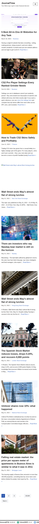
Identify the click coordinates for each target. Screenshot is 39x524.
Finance (14, 144)
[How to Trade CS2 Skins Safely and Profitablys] (19, 124)
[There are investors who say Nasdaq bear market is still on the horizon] (19, 228)
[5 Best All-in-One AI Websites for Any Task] (19, 21)
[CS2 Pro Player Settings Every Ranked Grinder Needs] (19, 69)
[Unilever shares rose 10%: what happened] (19, 391)
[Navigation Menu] (35, 4)
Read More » (24, 50)
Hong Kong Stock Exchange (20, 305)
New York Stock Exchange (20, 198)
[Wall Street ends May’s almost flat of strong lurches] (19, 176)
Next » (5, 501)
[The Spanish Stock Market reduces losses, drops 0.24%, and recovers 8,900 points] (19, 335)
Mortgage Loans (17, 470)
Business (16, 39)
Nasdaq (14, 253)
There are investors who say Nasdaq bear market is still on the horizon (17, 246)
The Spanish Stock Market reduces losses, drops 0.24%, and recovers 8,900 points (17, 353)
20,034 (27, 496)
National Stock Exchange (19, 412)
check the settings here (24, 100)
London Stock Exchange (19, 360)
